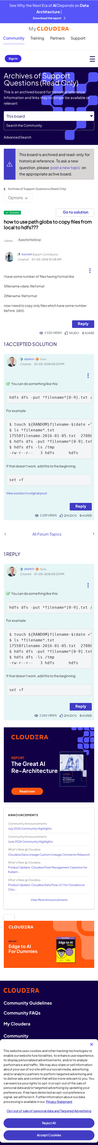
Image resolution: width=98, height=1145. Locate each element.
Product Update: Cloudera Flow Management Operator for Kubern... (47, 870)
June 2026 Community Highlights (30, 841)
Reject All (49, 1123)
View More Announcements (49, 900)
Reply (83, 323)
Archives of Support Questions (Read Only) (37, 189)
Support (78, 38)
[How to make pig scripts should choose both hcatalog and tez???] (93, 533)
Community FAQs (22, 1012)
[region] (49, 1091)
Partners (57, 38)
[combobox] (49, 125)
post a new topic (65, 167)
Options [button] (15, 197)
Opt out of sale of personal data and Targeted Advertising (49, 1111)
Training (37, 38)
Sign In (13, 58)
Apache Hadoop (29, 240)
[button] (90, 269)
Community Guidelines (28, 1003)
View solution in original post (26, 493)
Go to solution (75, 212)
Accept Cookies (49, 1135)
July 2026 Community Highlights (30, 828)
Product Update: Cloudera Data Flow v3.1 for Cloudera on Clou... (46, 887)
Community (13, 38)
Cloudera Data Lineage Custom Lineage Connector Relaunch (49, 854)
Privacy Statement (59, 1102)
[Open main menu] (92, 59)
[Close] (91, 1044)
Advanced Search (17, 137)
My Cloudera (17, 1023)
